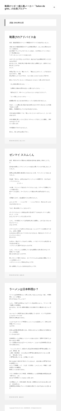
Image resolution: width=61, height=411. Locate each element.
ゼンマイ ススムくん (21, 154)
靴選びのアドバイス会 (22, 37)
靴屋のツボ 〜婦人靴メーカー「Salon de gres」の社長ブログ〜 (25, 7)
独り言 (22, 275)
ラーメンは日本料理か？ (23, 289)
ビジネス (23, 140)
